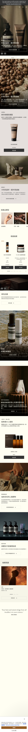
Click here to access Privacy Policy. (12, 725)
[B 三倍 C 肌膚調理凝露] (21, 247)
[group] (7, 220)
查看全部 (13, 598)
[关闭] (24, 719)
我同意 (14, 727)
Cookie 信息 (14, 730)
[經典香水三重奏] (14, 439)
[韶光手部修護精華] (7, 247)
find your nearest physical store (13, 4)
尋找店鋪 (14, 150)
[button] (11, 594)
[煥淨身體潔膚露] (14, 133)
